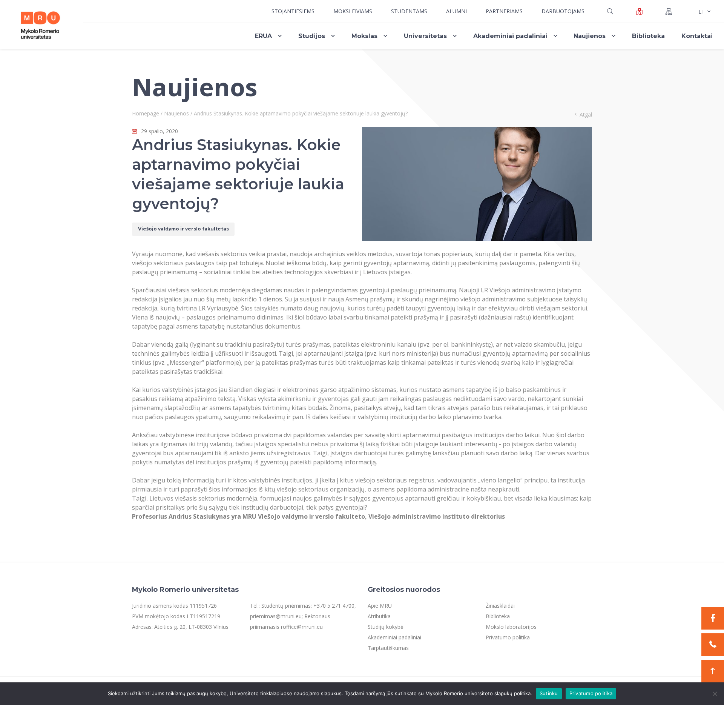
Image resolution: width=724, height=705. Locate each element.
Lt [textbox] (701, 11)
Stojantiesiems (293, 11)
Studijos (311, 36)
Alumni (456, 11)
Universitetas (425, 36)
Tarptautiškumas (388, 647)
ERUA (263, 36)
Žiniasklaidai (500, 605)
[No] (714, 693)
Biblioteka (648, 36)
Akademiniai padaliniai (510, 36)
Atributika (379, 616)
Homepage (145, 113)
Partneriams (504, 11)
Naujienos (590, 36)
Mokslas (364, 36)
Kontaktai (697, 36)
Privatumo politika (508, 637)
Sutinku (549, 693)
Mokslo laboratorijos (511, 626)
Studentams (409, 11)
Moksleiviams (352, 11)
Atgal (586, 114)
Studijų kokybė (385, 626)
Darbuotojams (562, 11)
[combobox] (704, 11)
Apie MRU (380, 605)
